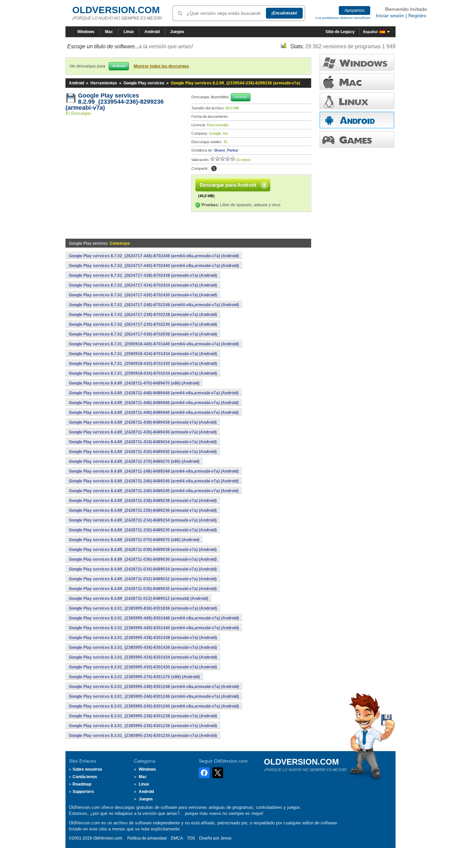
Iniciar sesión (390, 15)
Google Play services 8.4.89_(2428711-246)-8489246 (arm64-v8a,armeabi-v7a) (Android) (154, 481)
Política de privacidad (147, 838)
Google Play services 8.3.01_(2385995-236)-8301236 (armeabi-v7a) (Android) (143, 725)
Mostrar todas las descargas (161, 66)
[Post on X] (214, 168)
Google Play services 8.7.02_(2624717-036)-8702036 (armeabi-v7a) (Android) (143, 334)
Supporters (83, 791)
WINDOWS (357, 62)
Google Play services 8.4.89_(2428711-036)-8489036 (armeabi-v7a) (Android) (143, 559)
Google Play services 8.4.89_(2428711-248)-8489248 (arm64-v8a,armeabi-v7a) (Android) (154, 471)
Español (370, 32)
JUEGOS (357, 139)
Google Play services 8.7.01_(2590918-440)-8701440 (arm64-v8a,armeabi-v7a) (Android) (154, 344)
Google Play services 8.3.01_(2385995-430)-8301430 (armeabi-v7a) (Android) (143, 667)
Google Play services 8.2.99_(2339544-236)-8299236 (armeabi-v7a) (114, 101)
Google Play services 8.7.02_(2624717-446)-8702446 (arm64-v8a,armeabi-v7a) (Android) (154, 256)
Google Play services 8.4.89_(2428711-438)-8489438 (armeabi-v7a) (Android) (143, 422)
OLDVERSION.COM (116, 10)
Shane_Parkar (226, 150)
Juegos (177, 31)
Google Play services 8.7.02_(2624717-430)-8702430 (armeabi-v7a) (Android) (143, 295)
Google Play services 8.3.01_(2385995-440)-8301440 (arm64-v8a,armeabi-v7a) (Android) (154, 628)
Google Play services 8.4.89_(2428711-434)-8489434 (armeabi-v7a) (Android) (143, 442)
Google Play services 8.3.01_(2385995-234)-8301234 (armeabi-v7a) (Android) (143, 735)
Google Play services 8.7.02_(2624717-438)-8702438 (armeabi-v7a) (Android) (143, 275)
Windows (85, 31)
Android (152, 31)
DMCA (177, 838)
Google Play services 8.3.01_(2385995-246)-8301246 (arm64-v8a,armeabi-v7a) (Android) (154, 696)
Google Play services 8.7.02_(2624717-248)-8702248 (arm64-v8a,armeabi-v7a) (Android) (154, 304)
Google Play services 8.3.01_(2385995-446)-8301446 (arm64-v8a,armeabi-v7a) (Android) (154, 618)
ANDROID (357, 120)
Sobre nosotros (87, 769)
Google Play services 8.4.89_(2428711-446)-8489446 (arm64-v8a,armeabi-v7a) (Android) (154, 402)
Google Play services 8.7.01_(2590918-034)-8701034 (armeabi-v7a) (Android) (143, 373)
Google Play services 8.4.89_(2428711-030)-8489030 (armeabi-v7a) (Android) (143, 588)
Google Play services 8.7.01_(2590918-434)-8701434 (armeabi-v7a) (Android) (143, 353)
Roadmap (82, 784)
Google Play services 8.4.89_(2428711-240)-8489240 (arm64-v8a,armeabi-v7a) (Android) (154, 490)
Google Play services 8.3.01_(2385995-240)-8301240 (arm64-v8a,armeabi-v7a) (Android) (154, 706)
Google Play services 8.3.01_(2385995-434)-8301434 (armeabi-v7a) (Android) (143, 657)
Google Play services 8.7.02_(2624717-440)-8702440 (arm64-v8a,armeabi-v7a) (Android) (154, 265)
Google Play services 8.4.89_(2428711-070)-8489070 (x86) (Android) (134, 539)
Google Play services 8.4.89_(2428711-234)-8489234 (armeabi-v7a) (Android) (143, 520)
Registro (417, 15)
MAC (357, 81)
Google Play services (144, 83)
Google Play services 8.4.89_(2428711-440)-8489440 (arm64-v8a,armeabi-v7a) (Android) (154, 412)
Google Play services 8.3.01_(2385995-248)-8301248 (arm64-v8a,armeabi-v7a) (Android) (154, 686)
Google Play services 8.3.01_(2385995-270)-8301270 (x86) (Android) (134, 676)
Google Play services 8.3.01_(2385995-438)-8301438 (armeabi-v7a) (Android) (143, 637)
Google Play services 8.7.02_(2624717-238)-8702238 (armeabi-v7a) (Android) (143, 314)
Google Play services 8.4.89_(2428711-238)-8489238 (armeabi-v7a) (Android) (143, 500)
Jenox (226, 838)
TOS (191, 838)
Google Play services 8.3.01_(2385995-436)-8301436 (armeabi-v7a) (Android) (143, 647)
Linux (129, 31)
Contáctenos (85, 776)
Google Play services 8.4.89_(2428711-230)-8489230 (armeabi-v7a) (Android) (143, 530)
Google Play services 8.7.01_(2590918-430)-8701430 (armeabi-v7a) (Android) (143, 363)
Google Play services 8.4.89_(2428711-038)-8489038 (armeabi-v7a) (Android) (143, 549)
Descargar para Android (228, 185)
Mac (109, 31)
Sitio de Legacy (340, 31)
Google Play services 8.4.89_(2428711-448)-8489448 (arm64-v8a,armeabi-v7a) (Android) (154, 393)
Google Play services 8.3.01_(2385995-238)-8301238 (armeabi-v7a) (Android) (143, 716)
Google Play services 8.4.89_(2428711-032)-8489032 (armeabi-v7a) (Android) (143, 579)
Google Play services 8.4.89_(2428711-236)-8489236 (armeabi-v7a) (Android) (143, 510)
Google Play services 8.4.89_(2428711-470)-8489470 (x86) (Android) (134, 383)
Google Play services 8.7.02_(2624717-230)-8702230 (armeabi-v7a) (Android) (143, 324)
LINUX (357, 100)
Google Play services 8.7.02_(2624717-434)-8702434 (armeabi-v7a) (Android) (143, 285)
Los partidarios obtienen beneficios (343, 18)
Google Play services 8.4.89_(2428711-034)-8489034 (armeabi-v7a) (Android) (143, 569)
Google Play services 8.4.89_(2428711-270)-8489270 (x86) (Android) (134, 461)
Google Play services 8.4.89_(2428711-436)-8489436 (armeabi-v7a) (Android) (143, 432)
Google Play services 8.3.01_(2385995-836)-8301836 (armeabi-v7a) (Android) (143, 608)
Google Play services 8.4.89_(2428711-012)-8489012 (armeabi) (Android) (138, 598)
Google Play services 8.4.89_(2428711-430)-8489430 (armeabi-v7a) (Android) (143, 451)
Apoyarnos (354, 10)
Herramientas (103, 83)
